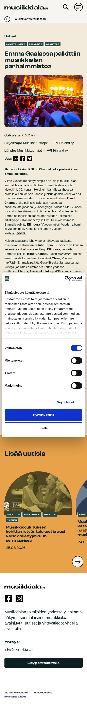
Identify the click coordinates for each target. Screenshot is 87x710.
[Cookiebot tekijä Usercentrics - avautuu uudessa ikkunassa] (64, 278)
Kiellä (44, 428)
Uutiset (10, 36)
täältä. (20, 233)
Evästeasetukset (15, 696)
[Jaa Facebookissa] (23, 158)
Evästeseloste (43, 692)
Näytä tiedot (65, 402)
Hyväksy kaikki (43, 415)
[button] (77, 561)
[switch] (76, 360)
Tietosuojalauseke (16, 692)
